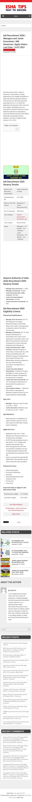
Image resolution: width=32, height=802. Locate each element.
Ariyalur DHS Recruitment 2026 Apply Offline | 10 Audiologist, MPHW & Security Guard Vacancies (15, 701)
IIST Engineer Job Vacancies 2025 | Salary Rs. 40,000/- (20, 541)
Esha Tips (10, 793)
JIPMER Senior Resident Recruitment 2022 (20, 561)
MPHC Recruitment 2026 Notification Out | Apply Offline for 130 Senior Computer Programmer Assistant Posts (15, 650)
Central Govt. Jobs (9, 50)
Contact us (20, 795)
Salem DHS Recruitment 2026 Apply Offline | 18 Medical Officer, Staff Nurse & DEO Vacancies (15, 684)
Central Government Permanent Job (22, 217)
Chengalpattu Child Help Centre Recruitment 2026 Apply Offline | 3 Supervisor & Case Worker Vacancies (16, 767)
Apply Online (16, 514)
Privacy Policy (5, 795)
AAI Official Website (16, 504)
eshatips (13, 590)
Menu (16, 16)
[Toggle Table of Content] (16, 129)
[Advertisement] (16, 75)
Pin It (19, 522)
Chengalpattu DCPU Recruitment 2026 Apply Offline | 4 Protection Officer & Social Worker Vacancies (15, 740)
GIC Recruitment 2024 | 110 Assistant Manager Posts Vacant (20, 551)
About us (13, 795)
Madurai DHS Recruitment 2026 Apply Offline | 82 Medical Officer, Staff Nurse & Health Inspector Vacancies (15, 677)
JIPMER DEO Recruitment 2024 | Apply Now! (20, 571)
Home (4, 25)
